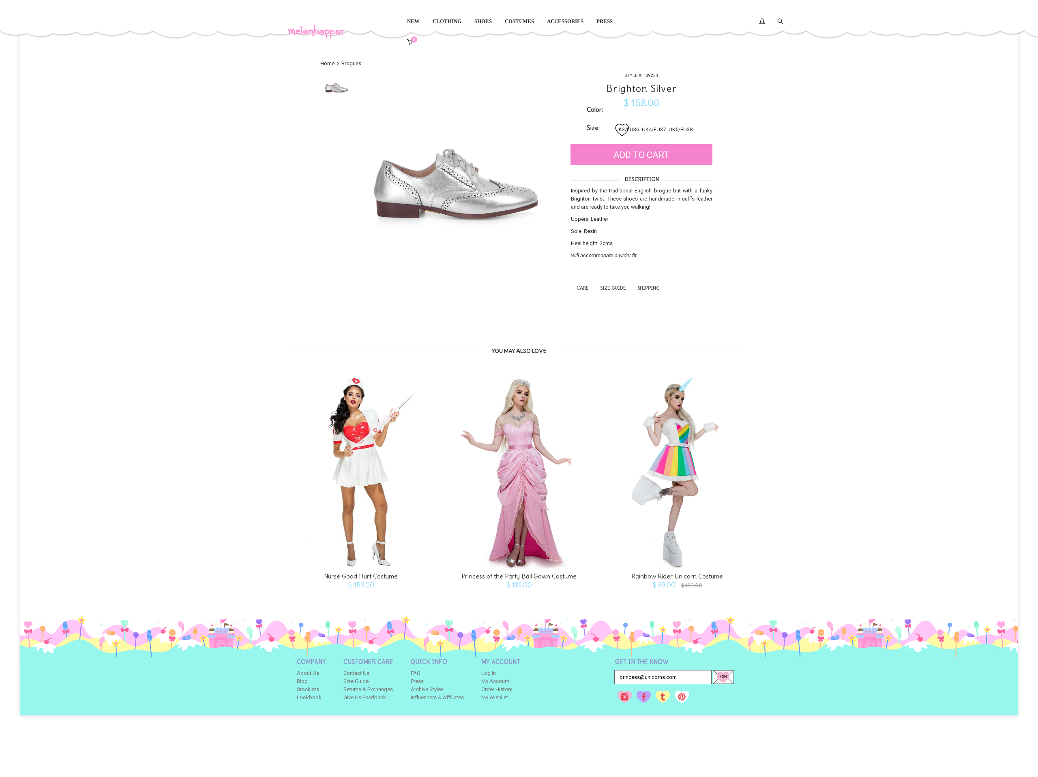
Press (417, 681)
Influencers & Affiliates (437, 697)
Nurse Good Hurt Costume (361, 576)
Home (328, 63)
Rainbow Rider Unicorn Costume (677, 576)
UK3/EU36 (627, 129)
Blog (302, 681)
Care (583, 288)
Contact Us (356, 673)
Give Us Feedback (364, 697)
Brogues (351, 63)
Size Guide (613, 288)
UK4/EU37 (654, 129)
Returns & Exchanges (368, 689)
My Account (495, 681)
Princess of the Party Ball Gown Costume (519, 576)
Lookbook (309, 697)
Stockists (308, 689)
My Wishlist (494, 697)
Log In (488, 673)
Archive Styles (427, 689)
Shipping (648, 288)
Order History (496, 689)
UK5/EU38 (681, 129)
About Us (308, 673)
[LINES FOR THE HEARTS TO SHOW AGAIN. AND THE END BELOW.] (361, 468)
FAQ (415, 673)
